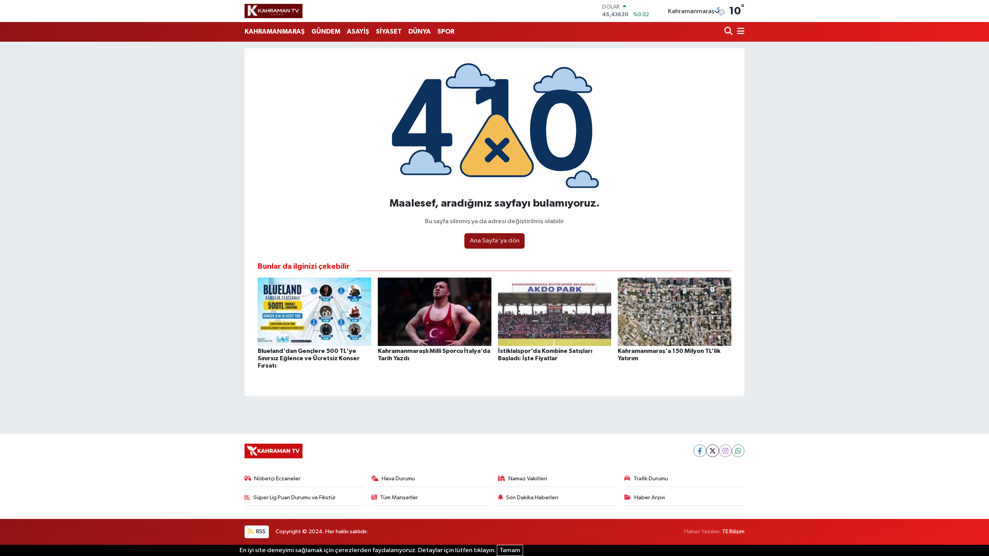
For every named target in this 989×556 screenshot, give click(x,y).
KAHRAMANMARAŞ (275, 31)
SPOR (445, 31)
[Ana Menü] (739, 32)
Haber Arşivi (649, 497)
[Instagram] (725, 450)
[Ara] (729, 32)
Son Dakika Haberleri (532, 497)
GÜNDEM (325, 31)
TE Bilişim (733, 531)
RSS (260, 531)
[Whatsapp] (738, 450)
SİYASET (389, 31)
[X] (712, 450)
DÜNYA (419, 31)
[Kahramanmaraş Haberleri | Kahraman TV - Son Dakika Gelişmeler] (273, 11)
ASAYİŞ (358, 31)
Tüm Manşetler (399, 497)
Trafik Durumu (651, 478)
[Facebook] (699, 450)
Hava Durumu (398, 478)
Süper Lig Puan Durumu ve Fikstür (294, 497)
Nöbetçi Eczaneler (277, 478)
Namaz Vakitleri (527, 478)
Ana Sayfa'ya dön (495, 240)
